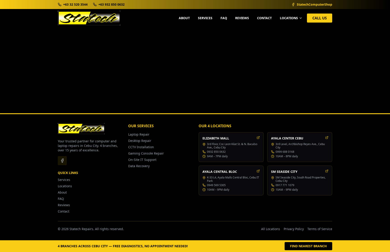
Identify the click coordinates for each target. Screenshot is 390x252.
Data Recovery (139, 166)
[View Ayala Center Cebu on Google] (326, 137)
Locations (65, 186)
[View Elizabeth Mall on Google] (258, 137)
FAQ (224, 18)
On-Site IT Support (142, 159)
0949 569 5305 (216, 185)
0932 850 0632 (216, 152)
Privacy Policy (294, 229)
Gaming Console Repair (146, 153)
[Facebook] (62, 160)
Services (205, 18)
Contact (264, 18)
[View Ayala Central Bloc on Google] (258, 171)
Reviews (242, 18)
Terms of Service (319, 229)
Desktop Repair (139, 141)
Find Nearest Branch (308, 246)
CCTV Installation (141, 147)
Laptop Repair (138, 134)
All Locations (270, 229)
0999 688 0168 (285, 152)
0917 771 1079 (285, 185)
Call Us (319, 18)
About (184, 18)
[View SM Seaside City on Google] (326, 171)
